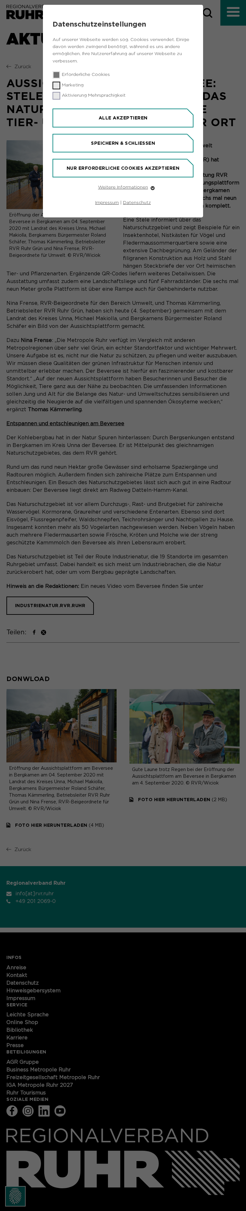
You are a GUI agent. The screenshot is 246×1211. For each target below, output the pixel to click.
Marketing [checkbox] (73, 85)
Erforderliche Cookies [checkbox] (86, 74)
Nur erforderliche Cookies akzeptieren (123, 168)
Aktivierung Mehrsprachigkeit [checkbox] (94, 95)
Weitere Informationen (123, 187)
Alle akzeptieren (123, 117)
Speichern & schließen (123, 143)
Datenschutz (137, 202)
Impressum (107, 202)
